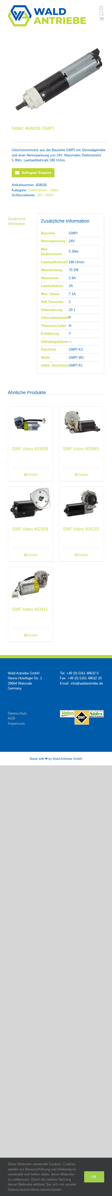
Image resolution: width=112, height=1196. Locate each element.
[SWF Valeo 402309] (30, 504)
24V (39, 195)
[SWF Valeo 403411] (30, 584)
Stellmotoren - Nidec (43, 190)
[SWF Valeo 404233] (81, 504)
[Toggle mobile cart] (101, 19)
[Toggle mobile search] (101, 13)
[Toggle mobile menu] (101, 8)
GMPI (49, 195)
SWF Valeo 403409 (30, 449)
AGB (11, 718)
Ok (94, 1176)
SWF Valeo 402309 (30, 529)
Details (33, 475)
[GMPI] (56, 79)
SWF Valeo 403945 (81, 449)
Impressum (16, 723)
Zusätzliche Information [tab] (17, 221)
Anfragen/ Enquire (36, 173)
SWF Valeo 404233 (81, 529)
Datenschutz (17, 713)
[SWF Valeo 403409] (30, 424)
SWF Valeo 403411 (30, 609)
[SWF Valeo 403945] (81, 424)
